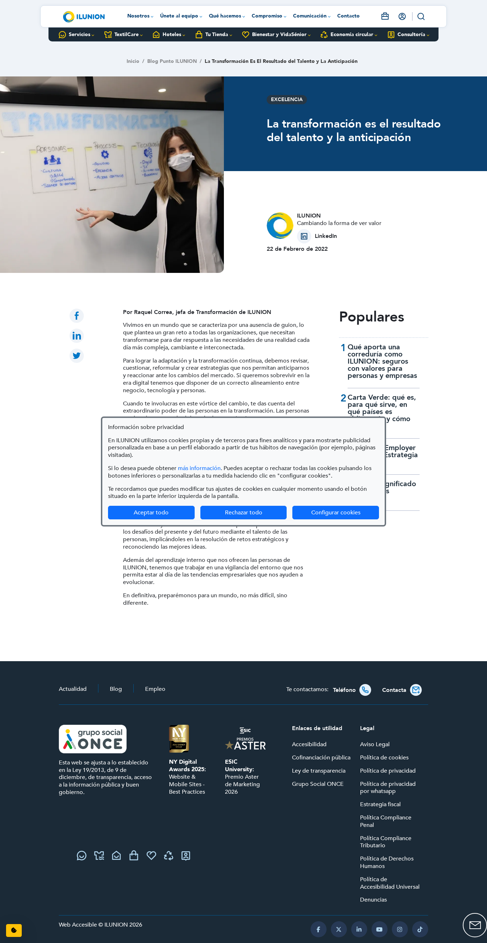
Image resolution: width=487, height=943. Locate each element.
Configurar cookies (345, 512)
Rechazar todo (243, 513)
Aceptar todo (151, 513)
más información (199, 468)
